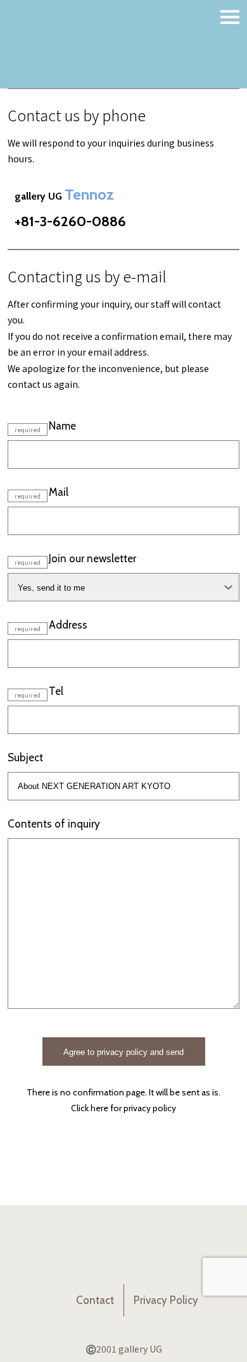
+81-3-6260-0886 (70, 221)
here (99, 1108)
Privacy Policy (166, 1300)
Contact (95, 1300)
